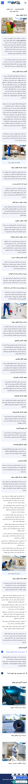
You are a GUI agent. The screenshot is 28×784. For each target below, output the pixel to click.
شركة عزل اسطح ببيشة (18, 735)
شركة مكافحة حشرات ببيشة (17, 763)
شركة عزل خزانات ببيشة (18, 707)
